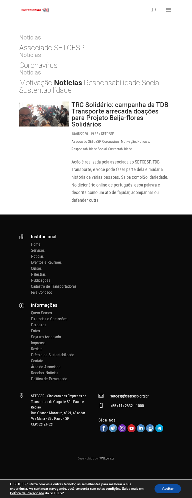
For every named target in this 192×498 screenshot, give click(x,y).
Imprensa (38, 342)
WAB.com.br (107, 458)
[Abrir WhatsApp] (179, 485)
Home (35, 244)
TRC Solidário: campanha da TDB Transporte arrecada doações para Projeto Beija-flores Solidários (120, 114)
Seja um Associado (46, 336)
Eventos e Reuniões (46, 262)
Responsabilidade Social (89, 149)
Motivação (128, 142)
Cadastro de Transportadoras (53, 286)
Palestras (38, 274)
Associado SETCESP (86, 142)
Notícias (143, 142)
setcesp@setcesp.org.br (129, 396)
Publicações (40, 280)
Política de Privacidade (49, 378)
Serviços (38, 250)
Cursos (36, 268)
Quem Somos (41, 312)
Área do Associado (45, 366)
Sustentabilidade (120, 149)
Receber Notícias (44, 372)
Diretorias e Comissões (49, 318)
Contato (37, 360)
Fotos (35, 330)
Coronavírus (111, 142)
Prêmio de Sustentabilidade (52, 354)
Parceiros (38, 324)
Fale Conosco (41, 292)
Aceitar (168, 488)
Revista (36, 348)
